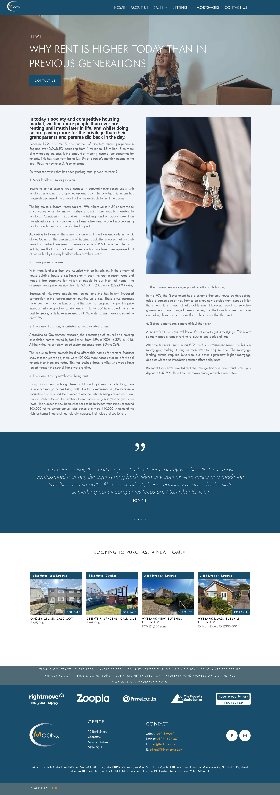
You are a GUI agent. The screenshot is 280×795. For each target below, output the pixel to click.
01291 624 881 (168, 739)
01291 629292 (163, 734)
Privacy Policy (57, 675)
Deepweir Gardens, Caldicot (111, 618)
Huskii (52, 788)
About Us (139, 8)
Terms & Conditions (92, 675)
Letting (180, 8)
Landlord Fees (110, 669)
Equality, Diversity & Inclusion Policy (162, 669)
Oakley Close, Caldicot (51, 618)
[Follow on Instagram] (245, 735)
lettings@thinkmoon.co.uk (165, 749)
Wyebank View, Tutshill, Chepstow (162, 620)
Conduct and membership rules (140, 681)
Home (119, 8)
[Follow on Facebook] (232, 735)
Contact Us (235, 8)
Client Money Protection (138, 675)
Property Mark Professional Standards (201, 675)
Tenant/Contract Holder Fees (66, 669)
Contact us (45, 80)
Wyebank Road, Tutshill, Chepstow (219, 620)
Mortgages (208, 8)
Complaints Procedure (220, 669)
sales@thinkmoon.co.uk (164, 744)
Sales (158, 8)
